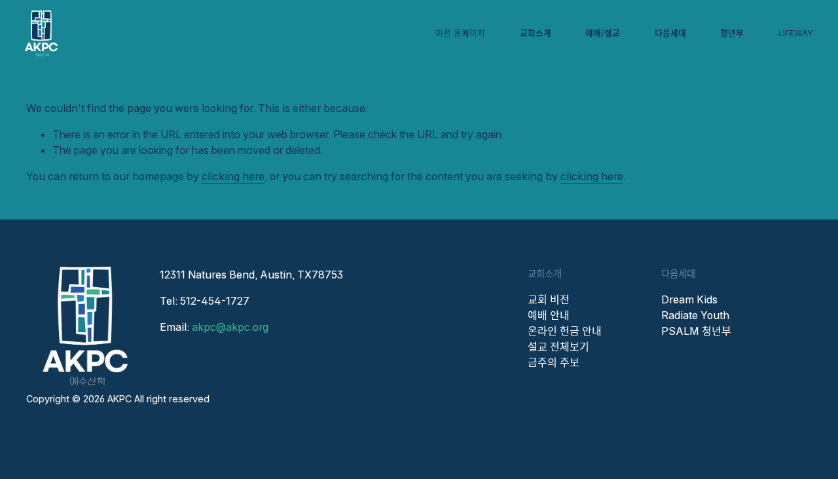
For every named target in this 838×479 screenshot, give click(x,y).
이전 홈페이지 (460, 33)
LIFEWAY (795, 33)
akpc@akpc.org (230, 327)
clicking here (233, 176)
